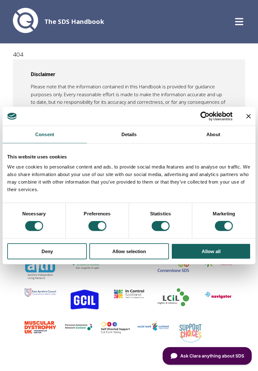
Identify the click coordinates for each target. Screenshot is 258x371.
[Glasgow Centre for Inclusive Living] (84, 310)
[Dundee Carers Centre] (217, 267)
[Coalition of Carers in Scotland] (84, 269)
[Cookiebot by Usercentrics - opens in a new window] (205, 116)
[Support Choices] (190, 342)
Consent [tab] (44, 134)
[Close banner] (248, 116)
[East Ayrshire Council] (40, 295)
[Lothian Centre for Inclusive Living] (173, 304)
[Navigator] (217, 298)
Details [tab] (129, 134)
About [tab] (213, 134)
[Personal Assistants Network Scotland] (78, 330)
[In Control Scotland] (129, 297)
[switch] (97, 226)
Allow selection (129, 251)
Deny (47, 251)
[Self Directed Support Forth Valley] (115, 332)
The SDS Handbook (74, 21)
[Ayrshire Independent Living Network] (40, 277)
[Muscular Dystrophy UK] (40, 331)
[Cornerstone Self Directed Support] (173, 270)
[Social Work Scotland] (153, 328)
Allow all (211, 251)
